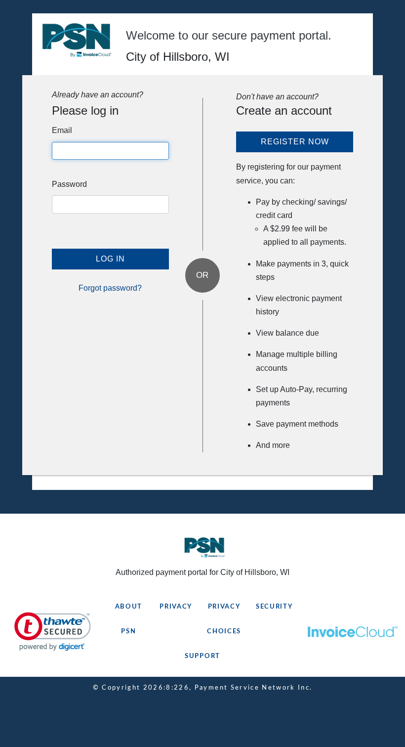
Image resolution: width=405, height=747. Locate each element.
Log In (110, 259)
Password (69, 184)
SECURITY (274, 607)
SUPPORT (202, 656)
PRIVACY (176, 607)
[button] (52, 632)
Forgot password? (110, 288)
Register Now (295, 141)
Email (62, 130)
